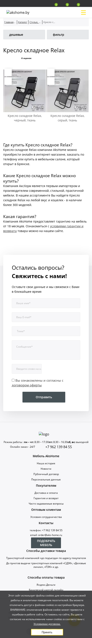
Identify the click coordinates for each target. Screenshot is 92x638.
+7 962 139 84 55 (58, 446)
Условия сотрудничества (46, 517)
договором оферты (27, 385)
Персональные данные (46, 479)
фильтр (58, 35)
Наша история (46, 463)
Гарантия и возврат (46, 498)
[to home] (46, 434)
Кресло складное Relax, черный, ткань (25, 118)
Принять (47, 632)
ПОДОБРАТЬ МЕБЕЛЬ (46, 543)
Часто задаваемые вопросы (46, 503)
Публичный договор (46, 474)
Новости (46, 469)
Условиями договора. (47, 624)
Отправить (44, 397)
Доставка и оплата (46, 493)
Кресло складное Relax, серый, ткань (67, 118)
